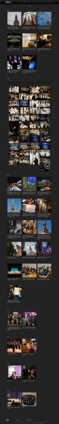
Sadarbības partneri (30, 419)
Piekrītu (37, 422)
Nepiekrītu (42, 422)
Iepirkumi (17, 419)
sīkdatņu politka (33, 422)
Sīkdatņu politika (18, 420)
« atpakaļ (8, 79)
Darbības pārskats (29, 420)
